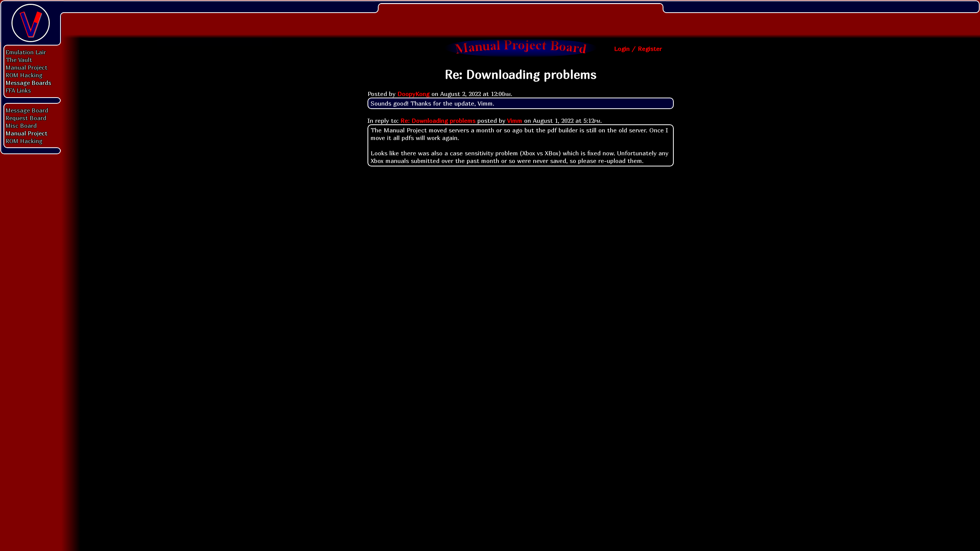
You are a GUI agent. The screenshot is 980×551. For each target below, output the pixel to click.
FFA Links (18, 90)
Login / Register (638, 48)
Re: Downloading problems (437, 120)
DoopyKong (413, 94)
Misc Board (21, 125)
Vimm (514, 120)
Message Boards (28, 82)
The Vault (19, 59)
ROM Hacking (24, 75)
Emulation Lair (26, 52)
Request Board (26, 117)
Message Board (27, 110)
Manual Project (26, 67)
